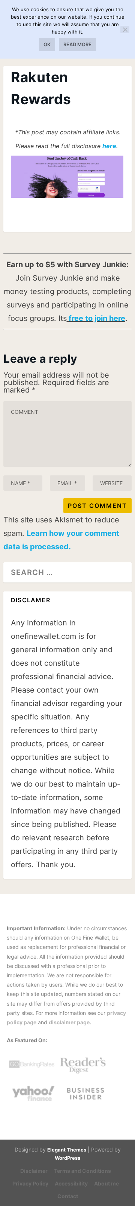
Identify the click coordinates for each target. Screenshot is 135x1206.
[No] (124, 29)
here (109, 146)
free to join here (96, 318)
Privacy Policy (30, 1183)
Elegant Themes (66, 1150)
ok (47, 44)
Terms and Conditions (82, 1171)
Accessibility (71, 1183)
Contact (67, 1196)
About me (106, 1183)
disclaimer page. (70, 1022)
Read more (77, 44)
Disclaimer (34, 1171)
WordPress (67, 1158)
